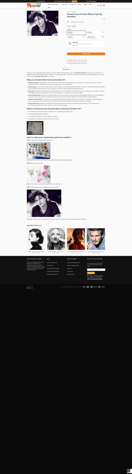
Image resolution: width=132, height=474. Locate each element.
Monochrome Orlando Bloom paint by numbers (46, 187)
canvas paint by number (44, 140)
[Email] (32, 288)
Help (49, 7)
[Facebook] (27, 288)
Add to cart (86, 54)
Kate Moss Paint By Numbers (56, 251)
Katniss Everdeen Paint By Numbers (76, 251)
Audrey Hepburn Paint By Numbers (36, 251)
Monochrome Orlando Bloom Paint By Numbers (57, 73)
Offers (79, 4)
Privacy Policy (70, 271)
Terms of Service (71, 274)
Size (68, 21)
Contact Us (69, 268)
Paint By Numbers (51, 82)
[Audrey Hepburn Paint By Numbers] (36, 239)
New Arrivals (73, 4)
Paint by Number (54, 80)
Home (68, 12)
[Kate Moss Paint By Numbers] (56, 239)
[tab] (66, 69)
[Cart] (104, 5)
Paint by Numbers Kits (53, 4)
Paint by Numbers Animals (53, 268)
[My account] (101, 5)
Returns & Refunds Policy (73, 265)
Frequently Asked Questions (73, 262)
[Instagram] (30, 288)
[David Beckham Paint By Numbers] (96, 239)
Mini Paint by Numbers (52, 274)
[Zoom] (28, 34)
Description (66, 69)
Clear (104, 19)
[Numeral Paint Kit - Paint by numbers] (36, 5)
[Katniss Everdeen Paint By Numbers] (76, 239)
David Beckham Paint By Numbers (96, 251)
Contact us (94, 1)
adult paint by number (42, 74)
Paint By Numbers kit (78, 91)
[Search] (98, 5)
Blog (90, 4)
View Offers (74, 1)
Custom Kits (65, 4)
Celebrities (73, 12)
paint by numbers (62, 137)
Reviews (85, 4)
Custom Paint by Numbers (53, 271)
